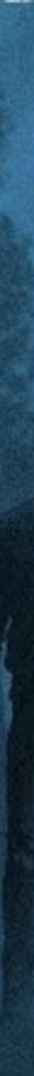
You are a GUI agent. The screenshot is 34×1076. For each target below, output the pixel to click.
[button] (17, 354)
